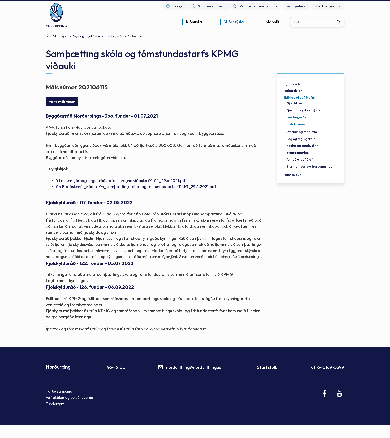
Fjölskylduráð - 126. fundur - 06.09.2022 (90, 287)
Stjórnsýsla (60, 36)
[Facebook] (325, 393)
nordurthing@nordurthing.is (193, 367)
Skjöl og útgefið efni (86, 36)
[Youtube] (339, 393)
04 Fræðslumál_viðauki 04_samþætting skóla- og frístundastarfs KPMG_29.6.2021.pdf (136, 186)
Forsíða (47, 35)
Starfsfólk (267, 367)
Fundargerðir (114, 36)
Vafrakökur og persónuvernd (69, 397)
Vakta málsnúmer (62, 102)
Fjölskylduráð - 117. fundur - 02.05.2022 (89, 203)
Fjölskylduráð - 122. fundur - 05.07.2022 (89, 263)
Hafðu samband (59, 391)
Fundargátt (55, 403)
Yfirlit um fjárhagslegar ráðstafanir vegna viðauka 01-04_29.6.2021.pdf (121, 180)
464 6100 (116, 367)
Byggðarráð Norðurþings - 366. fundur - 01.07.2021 (102, 116)
